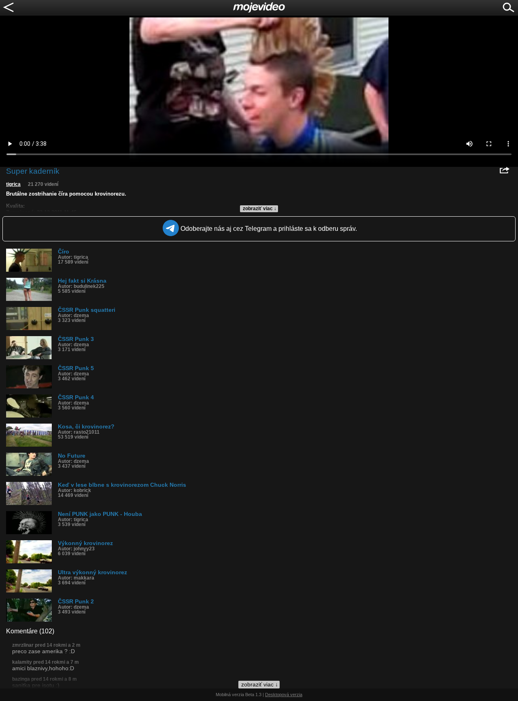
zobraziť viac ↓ (259, 208)
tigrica (13, 184)
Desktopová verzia (283, 694)
